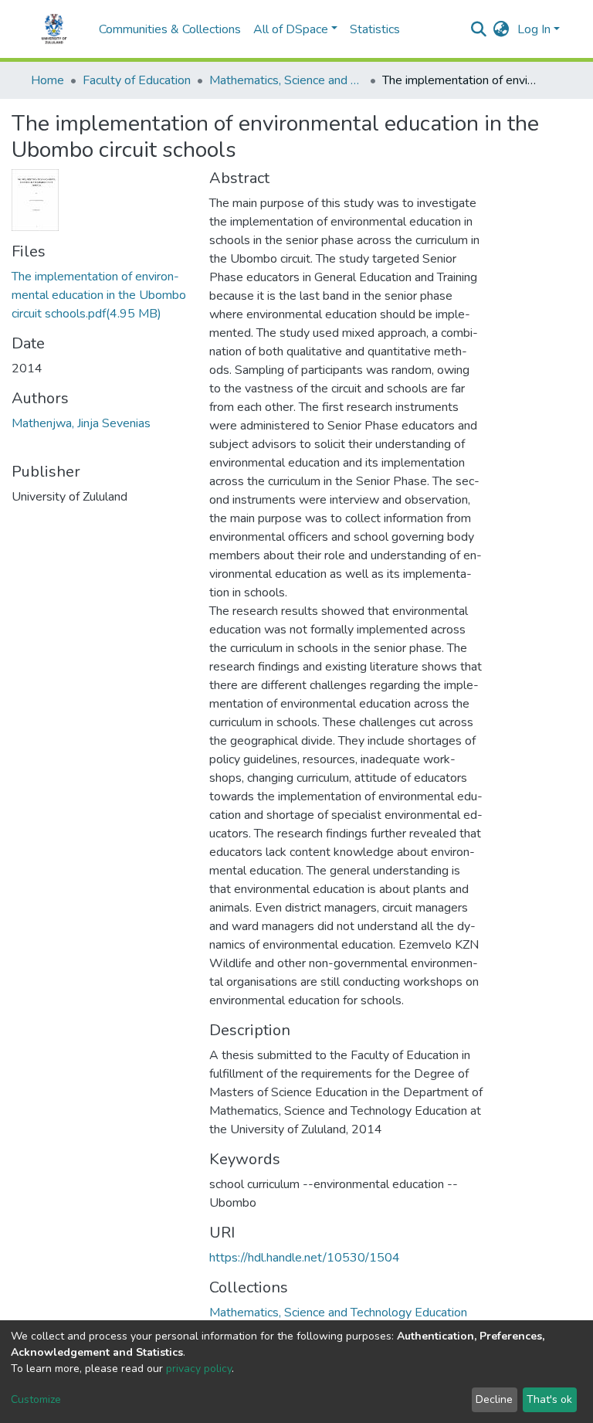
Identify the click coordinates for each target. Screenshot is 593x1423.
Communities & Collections (170, 29)
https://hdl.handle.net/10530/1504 (304, 1257)
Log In (534, 29)
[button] (501, 29)
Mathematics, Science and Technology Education (286, 80)
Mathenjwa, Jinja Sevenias (81, 423)
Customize (36, 1399)
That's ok (549, 1399)
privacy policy (199, 1368)
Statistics (375, 29)
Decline (494, 1399)
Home (47, 80)
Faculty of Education (137, 80)
